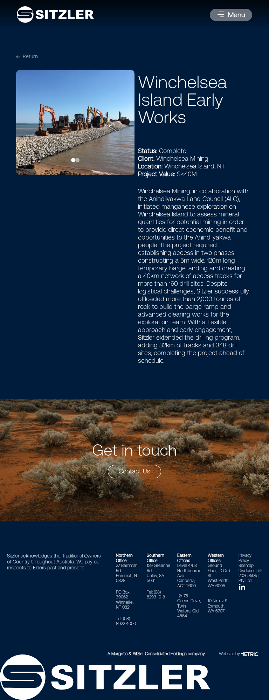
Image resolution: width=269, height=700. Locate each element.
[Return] (18, 57)
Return (30, 56)
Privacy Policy (245, 558)
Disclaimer (248, 570)
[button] (231, 15)
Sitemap (246, 565)
